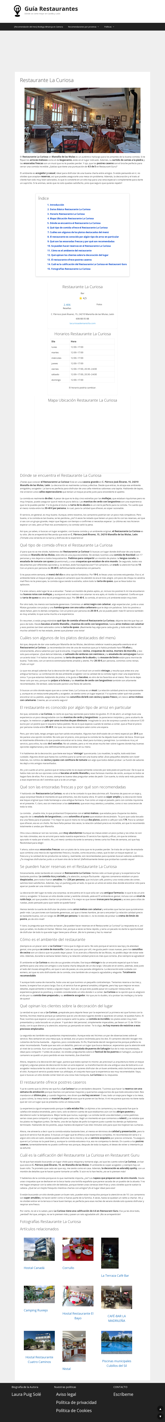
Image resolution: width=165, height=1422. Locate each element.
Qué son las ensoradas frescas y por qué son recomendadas (82, 241)
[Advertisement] (82, 50)
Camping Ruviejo (36, 1310)
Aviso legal (66, 1394)
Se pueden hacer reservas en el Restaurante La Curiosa (81, 245)
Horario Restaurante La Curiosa (67, 213)
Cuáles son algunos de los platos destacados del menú (79, 232)
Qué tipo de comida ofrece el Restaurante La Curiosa (79, 227)
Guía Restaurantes (51, 9)
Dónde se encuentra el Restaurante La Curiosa (75, 223)
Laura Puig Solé (26, 1394)
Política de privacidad (76, 1402)
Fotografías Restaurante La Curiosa (70, 268)
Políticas (108, 26)
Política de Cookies (74, 1410)
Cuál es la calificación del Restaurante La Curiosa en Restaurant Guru (89, 264)
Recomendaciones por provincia (82, 26)
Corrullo (68, 1268)
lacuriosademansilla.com (83, 323)
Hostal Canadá (34, 1268)
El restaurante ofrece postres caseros (71, 259)
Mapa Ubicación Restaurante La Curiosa (72, 218)
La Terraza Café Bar (115, 1275)
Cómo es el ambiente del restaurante (71, 250)
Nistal (67, 1369)
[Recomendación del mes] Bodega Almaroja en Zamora (38, 26)
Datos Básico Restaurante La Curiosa (70, 209)
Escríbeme (123, 1394)
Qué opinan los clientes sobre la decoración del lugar (79, 255)
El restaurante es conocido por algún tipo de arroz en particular (84, 236)
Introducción (57, 204)
